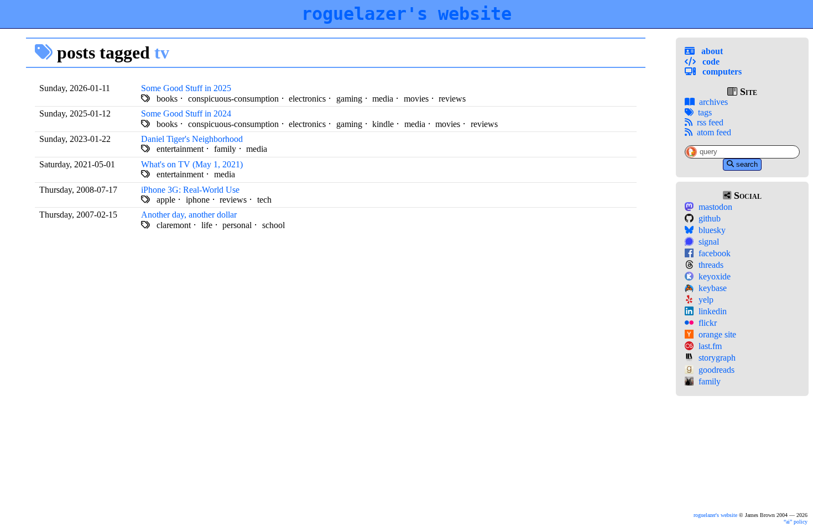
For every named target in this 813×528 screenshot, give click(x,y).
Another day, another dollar (189, 214)
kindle (383, 124)
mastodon (715, 207)
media (382, 98)
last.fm (710, 346)
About (711, 51)
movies (416, 98)
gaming (349, 98)
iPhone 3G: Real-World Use (190, 189)
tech (264, 199)
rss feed (710, 122)
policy (796, 522)
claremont (174, 225)
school (273, 225)
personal (237, 225)
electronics (307, 98)
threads (711, 265)
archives (713, 102)
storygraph (717, 357)
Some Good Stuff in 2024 (186, 113)
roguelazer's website (406, 13)
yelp (706, 299)
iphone (198, 199)
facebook (715, 253)
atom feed (714, 132)
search (747, 164)
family (710, 381)
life (206, 225)
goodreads (716, 369)
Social (746, 195)
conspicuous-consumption (233, 98)
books (167, 98)
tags (705, 112)
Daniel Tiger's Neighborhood (192, 139)
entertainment (180, 149)
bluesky (712, 230)
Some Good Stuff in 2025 (186, 88)
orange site (717, 334)
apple (166, 199)
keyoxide (715, 276)
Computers (721, 71)
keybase (713, 288)
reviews (452, 98)
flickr (708, 323)
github (710, 218)
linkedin (713, 311)
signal (709, 241)
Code (710, 61)
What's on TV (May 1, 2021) (192, 164)
